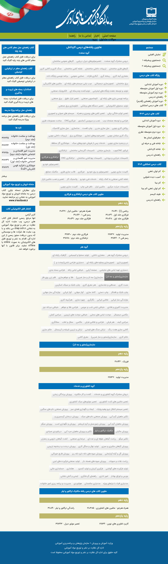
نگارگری (91, 300)
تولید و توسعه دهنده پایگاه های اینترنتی (110, 91)
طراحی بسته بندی (57, 270)
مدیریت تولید (122, 234)
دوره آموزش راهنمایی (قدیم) (150, 101)
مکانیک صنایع (52, 172)
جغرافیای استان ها (152, 137)
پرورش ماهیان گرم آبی (118, 424)
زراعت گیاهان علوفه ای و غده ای (102, 439)
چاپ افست (87, 128)
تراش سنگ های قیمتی (95, 329)
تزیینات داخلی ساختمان (95, 68)
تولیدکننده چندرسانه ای (80, 91)
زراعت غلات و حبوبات (118, 461)
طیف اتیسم (155, 194)
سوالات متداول (108, 39)
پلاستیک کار (72, 179)
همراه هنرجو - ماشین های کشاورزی (112, 508)
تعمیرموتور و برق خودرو (97, 172)
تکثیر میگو (123, 439)
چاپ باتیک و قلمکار (119, 292)
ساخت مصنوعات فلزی (52, 120)
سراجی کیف (122, 322)
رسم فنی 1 (86, 215)
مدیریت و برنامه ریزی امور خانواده (56, 483)
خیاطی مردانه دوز (50, 307)
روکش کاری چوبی (120, 128)
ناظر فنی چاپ (86, 186)
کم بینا (158, 183)
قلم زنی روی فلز (49, 277)
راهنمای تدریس (156, 97)
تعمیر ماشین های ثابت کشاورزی (113, 401)
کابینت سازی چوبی (119, 172)
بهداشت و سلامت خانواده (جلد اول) (23, 145)
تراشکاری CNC (67, 158)
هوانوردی (78, 483)
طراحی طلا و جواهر (69, 307)
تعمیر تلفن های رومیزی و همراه (91, 113)
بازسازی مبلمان (103, 150)
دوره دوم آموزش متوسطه (151, 92)
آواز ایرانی (67, 292)
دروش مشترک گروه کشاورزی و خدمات (111, 394)
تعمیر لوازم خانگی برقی (117, 113)
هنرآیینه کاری (66, 300)
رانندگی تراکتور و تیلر (64, 508)
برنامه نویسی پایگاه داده (57, 76)
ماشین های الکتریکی (52, 83)
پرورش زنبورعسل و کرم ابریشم (91, 424)
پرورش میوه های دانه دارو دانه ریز (87, 453)
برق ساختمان (122, 83)
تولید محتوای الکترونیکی (117, 106)
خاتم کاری (123, 337)
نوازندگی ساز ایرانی (119, 300)
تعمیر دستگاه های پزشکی (92, 106)
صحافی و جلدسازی (107, 285)
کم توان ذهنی (154, 171)
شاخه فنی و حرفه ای (151, 143)
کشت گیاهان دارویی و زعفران (54, 439)
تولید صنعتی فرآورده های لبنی (66, 461)
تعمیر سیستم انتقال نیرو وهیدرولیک (112, 409)
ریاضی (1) (123, 211)
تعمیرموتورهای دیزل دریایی (88, 61)
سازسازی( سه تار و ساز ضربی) (89, 277)
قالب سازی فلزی (68, 172)
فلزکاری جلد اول (121, 218)
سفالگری (55, 322)
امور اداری (103, 476)
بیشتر (4, 176)
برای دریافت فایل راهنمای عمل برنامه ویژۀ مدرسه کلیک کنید (18, 117)
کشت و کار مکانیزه (83, 394)
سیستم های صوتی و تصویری (61, 113)
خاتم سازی (47, 329)
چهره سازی (80, 300)
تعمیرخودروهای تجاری (95, 135)
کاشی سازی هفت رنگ (118, 329)
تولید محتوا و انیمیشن (79, 255)
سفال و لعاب (67, 322)
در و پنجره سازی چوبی (118, 143)
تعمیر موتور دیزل (72, 524)
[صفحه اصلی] (143, 15)
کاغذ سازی (90, 292)
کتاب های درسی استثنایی (151, 105)
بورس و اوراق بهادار (119, 476)
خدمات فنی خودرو (88, 179)
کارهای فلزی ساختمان (118, 68)
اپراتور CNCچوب (120, 150)
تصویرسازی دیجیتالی (104, 83)
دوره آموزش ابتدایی (154, 84)
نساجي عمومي (77, 76)
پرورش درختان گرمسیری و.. (65, 416)
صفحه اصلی (109, 36)
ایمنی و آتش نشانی (69, 476)
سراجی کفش (55, 314)
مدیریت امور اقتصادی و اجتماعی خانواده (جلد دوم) (22, 152)
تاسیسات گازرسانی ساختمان (82, 150)
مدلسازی (75, 128)
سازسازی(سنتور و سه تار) (117, 276)
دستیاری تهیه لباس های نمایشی (114, 270)
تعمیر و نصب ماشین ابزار (53, 179)
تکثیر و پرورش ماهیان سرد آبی (78, 431)
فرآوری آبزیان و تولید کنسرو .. (89, 468)
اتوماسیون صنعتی (89, 98)
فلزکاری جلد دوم (83, 218)
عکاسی (79, 322)
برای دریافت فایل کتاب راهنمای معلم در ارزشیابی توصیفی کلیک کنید (18, 79)
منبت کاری (123, 285)
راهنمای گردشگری (88, 476)
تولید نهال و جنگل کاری (88, 446)
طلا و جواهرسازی (65, 277)
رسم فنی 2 (123, 238)
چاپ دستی (103, 292)
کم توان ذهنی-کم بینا (151, 188)
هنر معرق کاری (89, 285)
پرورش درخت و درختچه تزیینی (61, 446)
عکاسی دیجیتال (121, 314)
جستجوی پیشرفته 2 (151, 66)
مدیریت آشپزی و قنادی (117, 307)
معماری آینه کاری (120, 76)
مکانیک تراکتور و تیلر (103, 430)
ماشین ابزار (100, 186)
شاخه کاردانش (154, 149)
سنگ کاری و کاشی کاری (51, 68)
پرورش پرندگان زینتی (62, 394)
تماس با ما (85, 36)
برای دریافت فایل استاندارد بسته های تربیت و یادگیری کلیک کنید (18, 100)
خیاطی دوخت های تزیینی (75, 314)
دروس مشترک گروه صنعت (116, 61)
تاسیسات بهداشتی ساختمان (89, 158)
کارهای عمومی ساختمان (63, 61)
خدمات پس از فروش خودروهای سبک (88, 143)
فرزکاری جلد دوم (80, 234)
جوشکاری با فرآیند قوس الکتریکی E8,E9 (24, 167)
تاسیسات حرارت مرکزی (118, 186)
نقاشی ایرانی (102, 300)
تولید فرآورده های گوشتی (117, 468)
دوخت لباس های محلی (100, 314)
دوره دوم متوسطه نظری (149, 132)
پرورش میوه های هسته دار (94, 461)
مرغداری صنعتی (77, 439)
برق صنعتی (57, 98)
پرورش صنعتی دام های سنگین (54, 409)
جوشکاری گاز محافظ (60, 143)
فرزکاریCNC (69, 120)
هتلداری (70, 468)
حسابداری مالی (57, 468)
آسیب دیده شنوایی (152, 177)
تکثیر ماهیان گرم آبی (119, 416)
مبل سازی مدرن (102, 128)
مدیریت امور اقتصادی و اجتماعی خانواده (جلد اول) (22, 159)
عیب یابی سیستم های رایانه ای (78, 83)
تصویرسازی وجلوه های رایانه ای (100, 262)
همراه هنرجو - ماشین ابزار (79, 211)
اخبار (96, 36)
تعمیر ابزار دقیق (72, 98)
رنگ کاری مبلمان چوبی (117, 135)
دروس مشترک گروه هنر (117, 255)
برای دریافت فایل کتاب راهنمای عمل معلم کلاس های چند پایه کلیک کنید (19, 58)
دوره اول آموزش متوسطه (151, 88)
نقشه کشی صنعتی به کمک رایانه (113, 179)
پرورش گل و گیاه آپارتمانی (116, 453)
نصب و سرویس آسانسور (89, 120)
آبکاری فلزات (92, 76)
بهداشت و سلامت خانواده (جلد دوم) (23, 137)
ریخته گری (105, 76)
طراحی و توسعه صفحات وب (115, 120)
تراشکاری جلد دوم (79, 238)
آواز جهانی (79, 292)
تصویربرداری (122, 262)
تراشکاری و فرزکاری (50, 157)
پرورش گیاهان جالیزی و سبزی (115, 446)
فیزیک (125, 361)
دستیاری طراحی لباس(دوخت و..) (69, 262)
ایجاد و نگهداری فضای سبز (82, 409)
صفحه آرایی (91, 270)
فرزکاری (81, 172)
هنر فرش (110, 322)
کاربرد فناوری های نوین (117, 524)
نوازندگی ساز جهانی (51, 292)
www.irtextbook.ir (18, 200)
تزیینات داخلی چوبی (58, 135)
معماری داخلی (98, 255)
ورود (94, 39)
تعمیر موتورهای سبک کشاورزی (83, 401)
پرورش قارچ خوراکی (60, 453)
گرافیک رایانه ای (59, 255)
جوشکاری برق (76, 135)
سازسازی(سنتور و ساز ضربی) (103, 337)
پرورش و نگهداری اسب (65, 424)
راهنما (72, 36)
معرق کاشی (83, 337)
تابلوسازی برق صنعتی (68, 106)
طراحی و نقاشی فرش (94, 322)
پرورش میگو (46, 424)
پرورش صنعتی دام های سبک (94, 416)
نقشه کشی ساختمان (73, 68)
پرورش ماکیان (122, 431)
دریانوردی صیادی (54, 431)
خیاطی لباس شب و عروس (93, 307)
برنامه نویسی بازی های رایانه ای (114, 98)
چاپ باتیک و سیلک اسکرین (67, 285)
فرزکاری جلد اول (121, 215)
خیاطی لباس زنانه (75, 270)
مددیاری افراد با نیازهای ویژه (115, 483)
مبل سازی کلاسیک (60, 128)
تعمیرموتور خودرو (50, 164)
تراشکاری (63, 150)
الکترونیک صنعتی (59, 91)
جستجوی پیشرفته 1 (151, 60)
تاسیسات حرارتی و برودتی (116, 158)
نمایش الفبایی (154, 54)
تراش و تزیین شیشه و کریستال (68, 329)
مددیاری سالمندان (92, 483)
